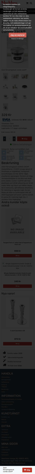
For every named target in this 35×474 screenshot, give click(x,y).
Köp (28, 470)
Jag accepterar (17, 35)
